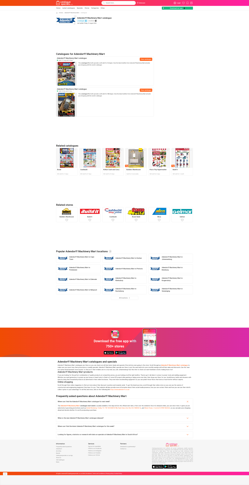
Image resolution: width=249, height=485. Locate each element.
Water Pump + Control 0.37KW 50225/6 (157, 408)
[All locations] (110, 251)
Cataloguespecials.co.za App (64, 455)
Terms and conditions (98, 473)
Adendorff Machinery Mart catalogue (174, 365)
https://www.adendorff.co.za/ (119, 389)
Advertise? (59, 448)
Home (58, 8)
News (57, 462)
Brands (58, 453)
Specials (80, 8)
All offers (58, 451)
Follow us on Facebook (94, 448)
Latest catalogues (68, 8)
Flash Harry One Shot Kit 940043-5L (129, 408)
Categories (95, 8)
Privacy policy (109, 473)
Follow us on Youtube (94, 453)
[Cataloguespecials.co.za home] (64, 2)
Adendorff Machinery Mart (72, 12)
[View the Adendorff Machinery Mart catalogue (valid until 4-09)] (66, 74)
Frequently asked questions (64, 446)
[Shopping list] (191, 3)
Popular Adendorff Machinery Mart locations (82, 251)
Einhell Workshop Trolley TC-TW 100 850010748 (101, 408)
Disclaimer (89, 473)
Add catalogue (60, 460)
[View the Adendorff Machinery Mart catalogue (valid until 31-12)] (66, 104)
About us (58, 457)
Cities (103, 8)
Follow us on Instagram (94, 450)
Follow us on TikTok (94, 455)
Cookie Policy (118, 473)
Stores (87, 8)
